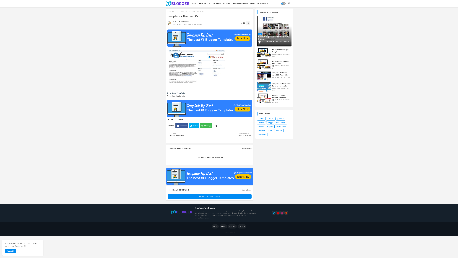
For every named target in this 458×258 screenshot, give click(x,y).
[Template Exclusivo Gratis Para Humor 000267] (264, 86)
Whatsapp (207, 126)
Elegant (270, 127)
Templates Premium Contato (243, 3)
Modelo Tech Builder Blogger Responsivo (280, 96)
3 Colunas (182, 11)
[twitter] (274, 213)
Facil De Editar (281, 127)
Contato (232, 226)
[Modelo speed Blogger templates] (264, 52)
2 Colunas (271, 119)
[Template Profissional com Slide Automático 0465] (264, 76)
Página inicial (172, 11)
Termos (242, 226)
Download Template (176, 93)
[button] (283, 3)
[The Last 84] (197, 83)
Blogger (270, 123)
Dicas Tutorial (281, 123)
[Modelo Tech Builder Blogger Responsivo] (264, 98)
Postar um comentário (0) (209, 196)
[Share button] (216, 125)
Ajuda (223, 226)
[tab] (194, 3)
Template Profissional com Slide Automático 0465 (280, 75)
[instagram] (282, 213)
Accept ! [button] (10, 251)
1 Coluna (261, 119)
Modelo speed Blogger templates (280, 51)
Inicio (194, 3)
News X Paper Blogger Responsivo (280, 62)
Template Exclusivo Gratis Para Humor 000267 (281, 85)
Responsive (262, 134)
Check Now (19, 246)
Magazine (279, 131)
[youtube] (278, 213)
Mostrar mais (247, 148)
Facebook (183, 126)
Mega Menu (203, 3)
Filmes (270, 131)
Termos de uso (263, 3)
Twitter (195, 126)
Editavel (261, 127)
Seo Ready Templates (221, 3)
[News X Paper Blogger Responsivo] (264, 64)
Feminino (261, 131)
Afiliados (261, 123)
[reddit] (286, 213)
